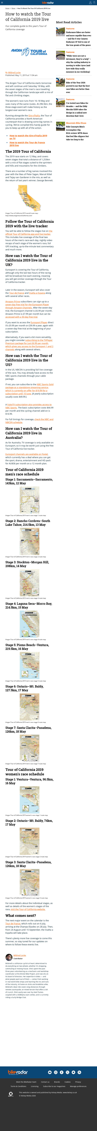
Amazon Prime (12, 301)
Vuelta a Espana (37, 293)
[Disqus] (42, 1036)
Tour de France (16, 293)
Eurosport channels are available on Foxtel (26, 454)
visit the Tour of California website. (28, 909)
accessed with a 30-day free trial (21, 316)
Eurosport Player (39, 322)
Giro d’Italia (34, 115)
